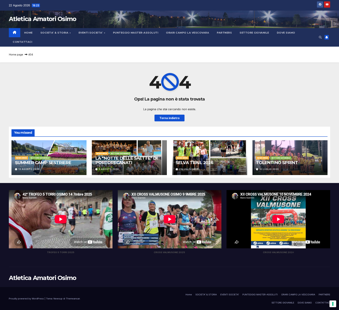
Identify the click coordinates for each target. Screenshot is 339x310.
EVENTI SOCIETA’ (91, 32)
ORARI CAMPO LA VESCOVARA (187, 32)
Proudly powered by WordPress (26, 298)
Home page (16, 54)
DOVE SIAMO (286, 32)
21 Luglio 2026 (188, 169)
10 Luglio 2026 (269, 169)
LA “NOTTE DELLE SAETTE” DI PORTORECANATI (126, 160)
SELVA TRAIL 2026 (194, 162)
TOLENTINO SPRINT (277, 162)
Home (28, 32)
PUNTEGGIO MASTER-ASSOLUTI (135, 32)
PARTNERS (224, 32)
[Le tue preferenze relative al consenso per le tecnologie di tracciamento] (332, 303)
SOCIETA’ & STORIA (54, 32)
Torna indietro (169, 118)
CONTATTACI (22, 41)
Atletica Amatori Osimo (42, 19)
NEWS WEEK (21, 158)
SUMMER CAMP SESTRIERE (43, 162)
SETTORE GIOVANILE (254, 32)
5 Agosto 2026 (109, 169)
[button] (320, 37)
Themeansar (73, 298)
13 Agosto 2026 (29, 169)
